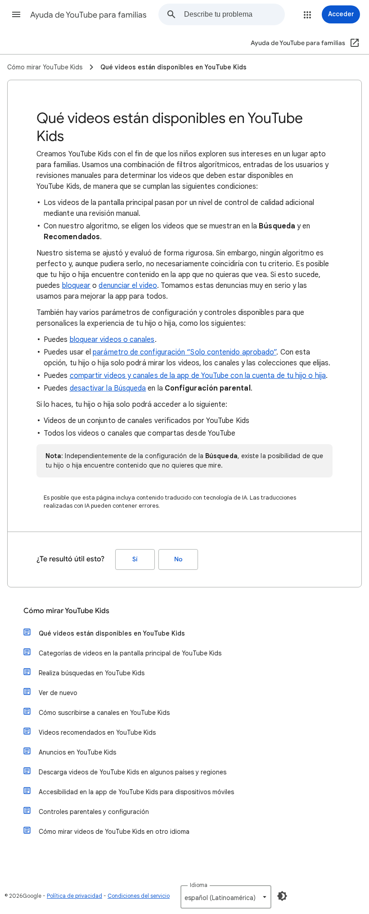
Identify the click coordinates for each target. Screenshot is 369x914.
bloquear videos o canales (112, 339)
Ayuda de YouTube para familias (88, 15)
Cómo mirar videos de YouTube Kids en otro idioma (114, 832)
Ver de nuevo (58, 693)
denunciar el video (128, 285)
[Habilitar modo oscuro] (282, 896)
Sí (135, 559)
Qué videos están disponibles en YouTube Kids (112, 633)
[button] (16, 14)
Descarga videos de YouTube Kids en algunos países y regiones (132, 772)
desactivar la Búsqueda (108, 388)
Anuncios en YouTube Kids (77, 752)
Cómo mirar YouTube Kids (66, 610)
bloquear (76, 285)
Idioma (198, 885)
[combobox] (234, 14)
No (178, 559)
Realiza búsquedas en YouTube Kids (91, 673)
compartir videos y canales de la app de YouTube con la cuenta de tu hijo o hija (198, 375)
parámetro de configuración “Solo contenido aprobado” (184, 352)
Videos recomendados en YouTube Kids (97, 732)
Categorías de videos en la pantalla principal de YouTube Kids (130, 653)
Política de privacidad (74, 895)
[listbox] (225, 897)
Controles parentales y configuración (94, 812)
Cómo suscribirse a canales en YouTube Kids (104, 713)
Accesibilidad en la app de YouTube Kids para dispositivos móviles (136, 792)
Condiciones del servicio (139, 895)
